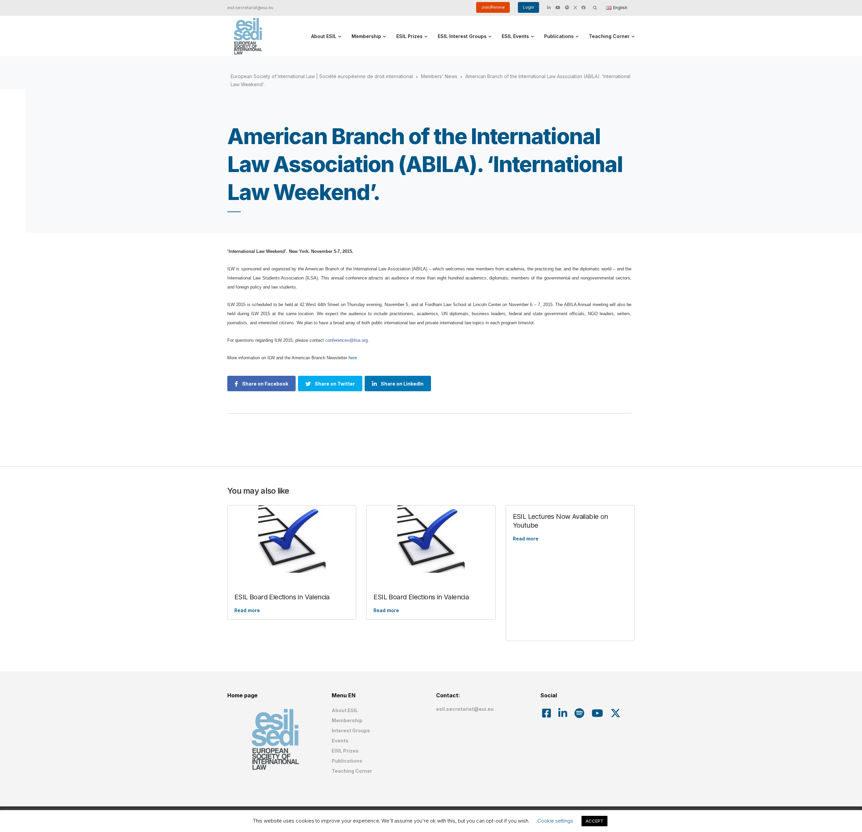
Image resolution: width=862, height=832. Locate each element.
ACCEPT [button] (594, 821)
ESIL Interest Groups (462, 36)
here (353, 357)
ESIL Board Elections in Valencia (282, 597)
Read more (247, 610)
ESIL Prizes (409, 36)
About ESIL (323, 36)
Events (340, 740)
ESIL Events (515, 36)
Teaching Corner (609, 36)
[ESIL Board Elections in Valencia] (292, 539)
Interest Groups (351, 730)
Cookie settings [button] (555, 821)
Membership (366, 36)
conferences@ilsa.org (346, 340)
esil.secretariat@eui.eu (250, 7)
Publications (559, 36)
